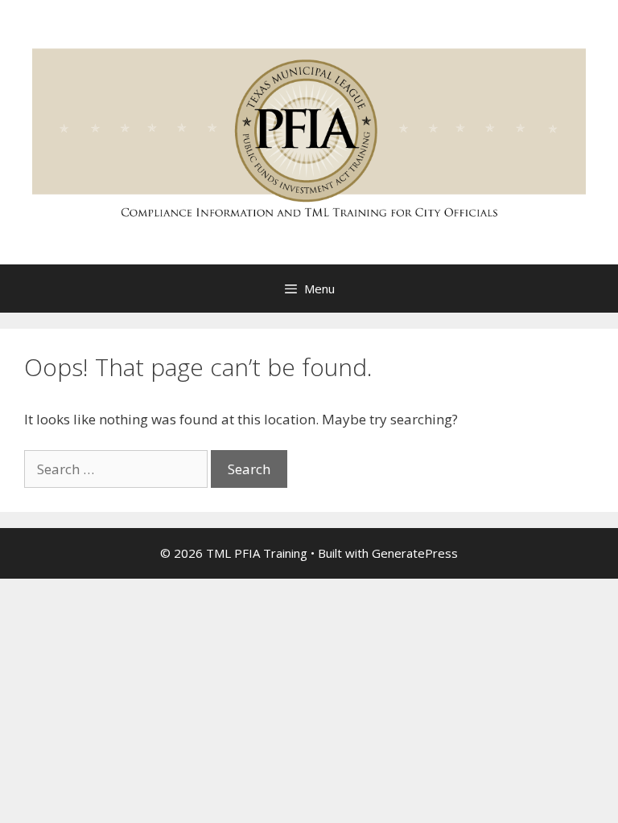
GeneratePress (415, 553)
